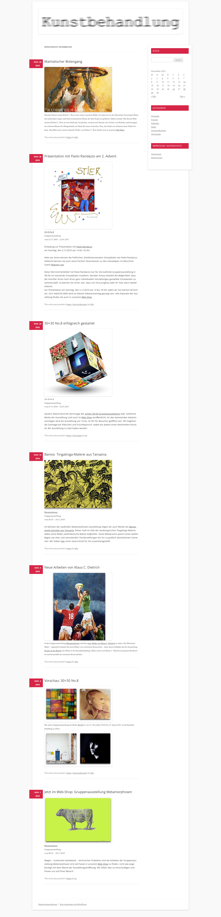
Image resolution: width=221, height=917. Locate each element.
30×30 (80, 725)
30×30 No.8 (49, 232)
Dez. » (182, 96)
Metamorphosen (51, 512)
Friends (154, 119)
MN (76, 137)
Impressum (156, 154)
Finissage (155, 116)
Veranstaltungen (79, 304)
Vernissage (77, 435)
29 (152, 92)
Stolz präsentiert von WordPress (73, 904)
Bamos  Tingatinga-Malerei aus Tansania (75, 454)
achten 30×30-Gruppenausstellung (102, 413)
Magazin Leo (57, 264)
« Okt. (153, 96)
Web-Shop (120, 130)
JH (86, 435)
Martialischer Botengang (63, 61)
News (68, 137)
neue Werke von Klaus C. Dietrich (101, 643)
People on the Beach (52, 651)
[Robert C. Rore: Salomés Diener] (78, 111)
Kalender (155, 123)
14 (184, 82)
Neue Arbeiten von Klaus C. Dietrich (72, 567)
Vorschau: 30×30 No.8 (61, 680)
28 (184, 89)
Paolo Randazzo (84, 246)
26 (174, 89)
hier (63, 541)
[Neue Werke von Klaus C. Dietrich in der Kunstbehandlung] (78, 639)
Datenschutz (156, 157)
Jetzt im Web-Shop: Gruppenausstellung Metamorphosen (88, 791)
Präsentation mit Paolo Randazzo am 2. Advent (80, 156)
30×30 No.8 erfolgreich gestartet (69, 323)
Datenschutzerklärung (47, 904)
